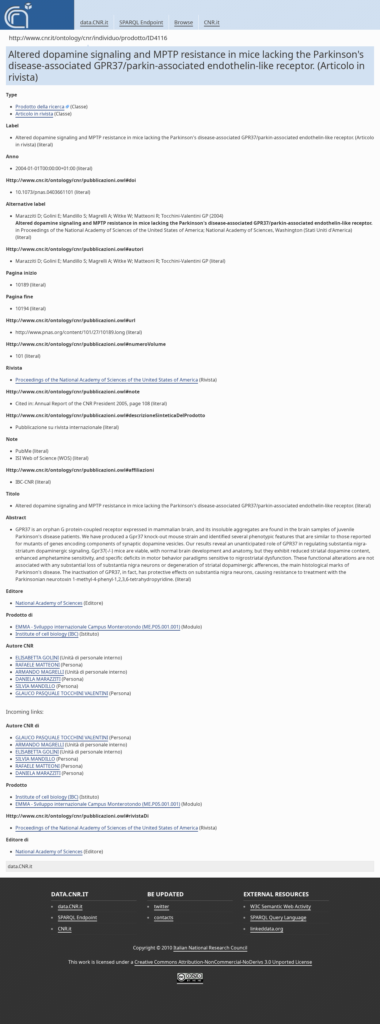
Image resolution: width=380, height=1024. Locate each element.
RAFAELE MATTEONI (37, 664)
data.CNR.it (94, 22)
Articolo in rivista (34, 113)
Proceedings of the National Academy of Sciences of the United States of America (106, 379)
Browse (183, 22)
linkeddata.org (266, 928)
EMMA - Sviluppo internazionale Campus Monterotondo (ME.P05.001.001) (97, 626)
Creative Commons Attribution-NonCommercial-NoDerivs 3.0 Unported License (223, 962)
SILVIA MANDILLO (35, 686)
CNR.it (212, 22)
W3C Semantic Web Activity (280, 906)
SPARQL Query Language (278, 917)
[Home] (37, 15)
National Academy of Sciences (49, 603)
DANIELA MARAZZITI (38, 679)
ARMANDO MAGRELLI (39, 672)
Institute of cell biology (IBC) (46, 634)
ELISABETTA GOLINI (37, 657)
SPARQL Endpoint (141, 22)
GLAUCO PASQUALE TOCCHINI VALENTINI (61, 693)
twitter (161, 906)
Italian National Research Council (210, 947)
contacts (163, 917)
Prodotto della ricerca (39, 106)
